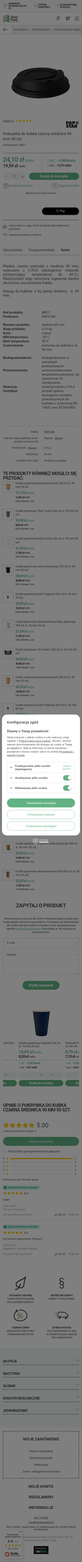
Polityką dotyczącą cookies (35, 740)
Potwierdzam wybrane (41, 814)
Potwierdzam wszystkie (41, 802)
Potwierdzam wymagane (41, 826)
